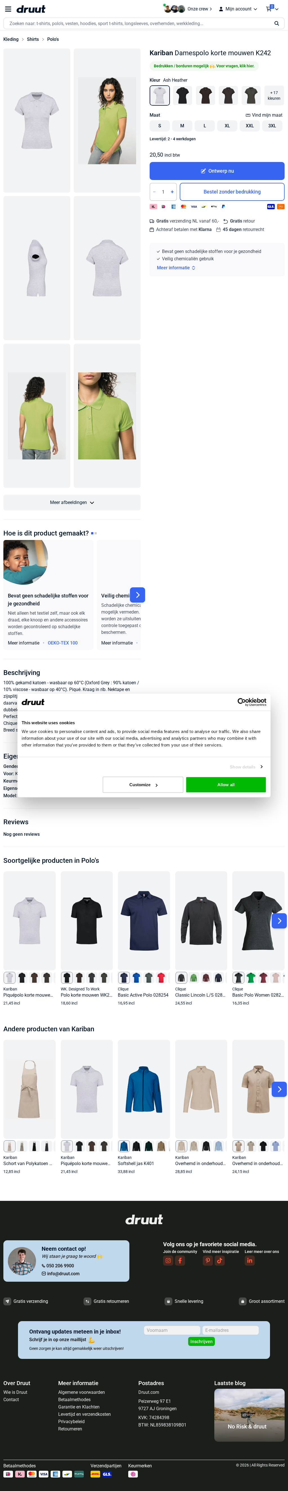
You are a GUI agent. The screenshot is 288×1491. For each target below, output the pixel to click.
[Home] (31, 9)
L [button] (205, 125)
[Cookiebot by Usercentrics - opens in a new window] (241, 702)
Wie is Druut (15, 1392)
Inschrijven (201, 1341)
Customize (140, 784)
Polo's (53, 39)
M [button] (182, 125)
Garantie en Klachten (79, 1407)
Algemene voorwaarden (81, 1392)
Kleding (11, 39)
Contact (11, 1399)
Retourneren (70, 1429)
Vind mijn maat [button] (267, 115)
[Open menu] (8, 9)
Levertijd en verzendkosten (84, 1414)
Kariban (161, 53)
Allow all (226, 784)
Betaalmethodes (74, 1399)
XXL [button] (250, 125)
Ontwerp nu (221, 171)
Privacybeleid (71, 1421)
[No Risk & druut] (249, 1440)
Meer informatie (173, 267)
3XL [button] (272, 125)
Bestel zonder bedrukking (232, 192)
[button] (36, 120)
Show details (242, 766)
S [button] (159, 125)
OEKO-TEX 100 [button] (63, 643)
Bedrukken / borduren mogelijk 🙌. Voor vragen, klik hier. (204, 66)
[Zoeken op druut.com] (144, 23)
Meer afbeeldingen (68, 502)
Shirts (33, 39)
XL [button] (227, 125)
